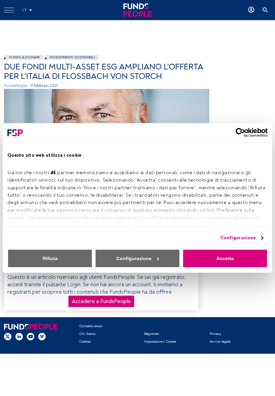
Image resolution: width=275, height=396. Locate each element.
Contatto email (91, 326)
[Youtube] (30, 336)
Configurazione (238, 238)
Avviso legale (220, 341)
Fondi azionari (24, 57)
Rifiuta (50, 258)
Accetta (225, 258)
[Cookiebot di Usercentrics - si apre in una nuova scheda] (238, 132)
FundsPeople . (16, 85)
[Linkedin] (19, 336)
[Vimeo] (42, 336)
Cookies (85, 341)
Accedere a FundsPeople (101, 301)
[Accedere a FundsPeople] (251, 10)
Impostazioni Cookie (160, 341)
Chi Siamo (87, 334)
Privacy (215, 334)
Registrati (151, 334)
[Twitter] (7, 336)
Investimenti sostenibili (72, 57)
